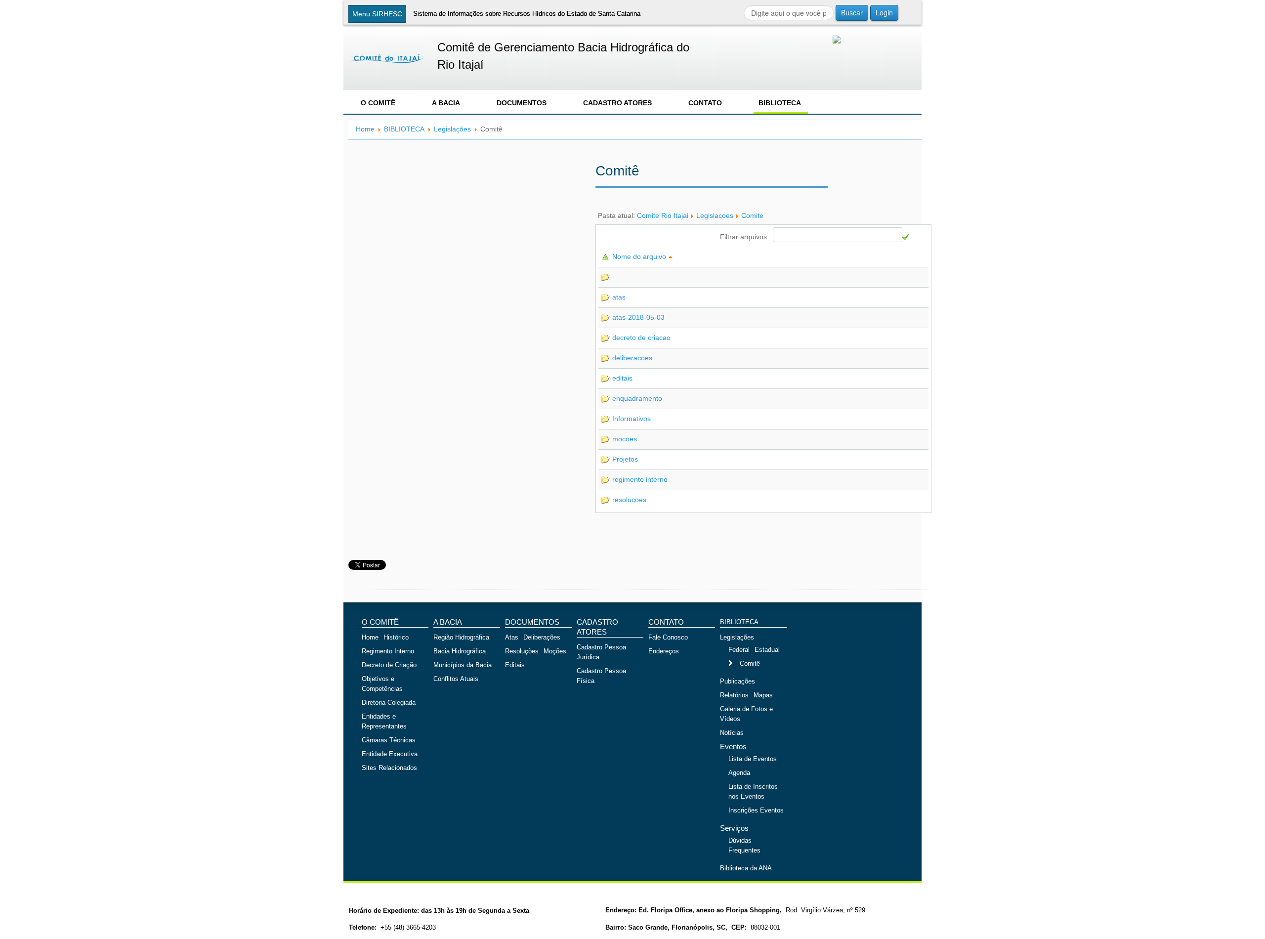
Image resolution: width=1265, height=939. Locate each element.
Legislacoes (714, 215)
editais (622, 378)
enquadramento (637, 398)
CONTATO (705, 103)
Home (365, 129)
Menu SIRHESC (377, 14)
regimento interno (640, 479)
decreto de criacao (641, 337)
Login (884, 12)
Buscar (852, 12)
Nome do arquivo (640, 256)
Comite (752, 215)
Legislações (452, 129)
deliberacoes (632, 358)
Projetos (625, 459)
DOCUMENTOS (522, 103)
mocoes (624, 439)
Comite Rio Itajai (662, 215)
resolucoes (629, 500)
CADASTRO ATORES (617, 103)
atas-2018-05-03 (638, 317)
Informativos (631, 419)
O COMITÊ (378, 103)
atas (619, 297)
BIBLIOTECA (780, 103)
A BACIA (446, 103)
